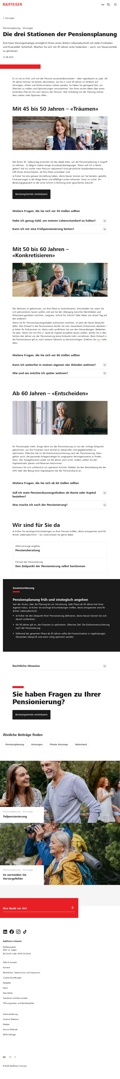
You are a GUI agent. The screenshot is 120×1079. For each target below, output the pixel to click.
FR (10, 1057)
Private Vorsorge (59, 744)
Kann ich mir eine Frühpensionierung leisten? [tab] (43, 229)
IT (15, 1057)
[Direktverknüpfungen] (103, 4)
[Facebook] (12, 932)
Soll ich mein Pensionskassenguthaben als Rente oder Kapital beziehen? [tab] (54, 494)
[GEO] (72, 907)
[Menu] (115, 4)
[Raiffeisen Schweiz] (12, 4)
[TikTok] (25, 932)
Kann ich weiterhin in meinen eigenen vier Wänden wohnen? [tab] (54, 365)
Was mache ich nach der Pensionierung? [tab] (39, 504)
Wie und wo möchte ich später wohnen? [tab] (40, 373)
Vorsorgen (37, 744)
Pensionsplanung (14, 744)
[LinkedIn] (5, 932)
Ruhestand (81, 744)
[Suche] (108, 4)
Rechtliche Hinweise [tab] (26, 666)
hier (99, 339)
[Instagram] (18, 932)
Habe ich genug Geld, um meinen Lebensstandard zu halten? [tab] (54, 220)
